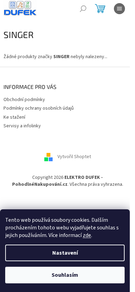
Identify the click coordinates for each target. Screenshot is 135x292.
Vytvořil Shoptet (74, 157)
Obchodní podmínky (24, 99)
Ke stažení (14, 117)
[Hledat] (83, 9)
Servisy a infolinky (22, 125)
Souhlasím (65, 275)
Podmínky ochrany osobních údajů (38, 108)
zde (87, 235)
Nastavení (65, 253)
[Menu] (119, 9)
